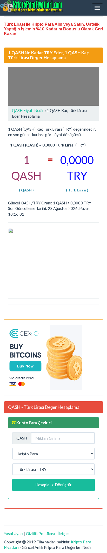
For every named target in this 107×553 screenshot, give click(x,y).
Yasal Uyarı (13, 533)
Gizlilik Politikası (40, 533)
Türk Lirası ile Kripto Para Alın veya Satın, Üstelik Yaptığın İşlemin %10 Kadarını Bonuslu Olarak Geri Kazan (53, 29)
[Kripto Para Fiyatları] (31, 6)
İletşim (63, 533)
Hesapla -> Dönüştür (53, 484)
